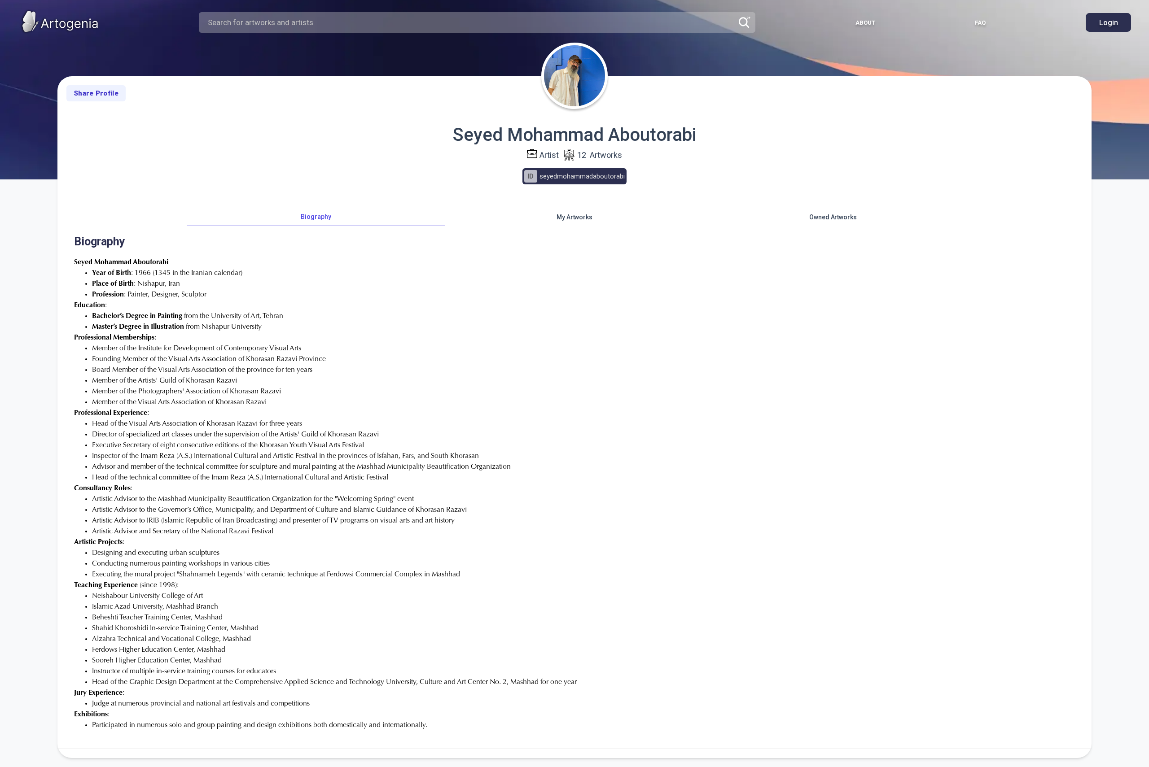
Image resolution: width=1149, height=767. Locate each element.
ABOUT (865, 22)
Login (1108, 22)
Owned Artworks (833, 217)
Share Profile (96, 93)
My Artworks (574, 217)
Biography (316, 216)
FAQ (980, 22)
